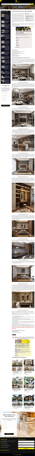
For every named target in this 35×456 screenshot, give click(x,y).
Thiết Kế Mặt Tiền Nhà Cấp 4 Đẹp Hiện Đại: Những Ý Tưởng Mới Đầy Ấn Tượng (28, 407)
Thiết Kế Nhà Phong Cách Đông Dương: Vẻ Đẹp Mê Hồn (17, 389)
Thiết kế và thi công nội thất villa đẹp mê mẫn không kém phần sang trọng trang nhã (30, 17)
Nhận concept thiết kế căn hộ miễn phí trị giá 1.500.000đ (30, 20)
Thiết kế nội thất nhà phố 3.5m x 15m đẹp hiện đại (17, 372)
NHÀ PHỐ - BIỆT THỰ (21, 7)
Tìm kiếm (32, 4)
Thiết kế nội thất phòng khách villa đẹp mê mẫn (29, 18)
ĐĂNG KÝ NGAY (6, 105)
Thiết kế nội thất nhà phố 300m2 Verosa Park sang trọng (28, 372)
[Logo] (17, 1)
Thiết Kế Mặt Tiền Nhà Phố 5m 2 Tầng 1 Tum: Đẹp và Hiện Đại (17, 407)
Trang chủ (15, 7)
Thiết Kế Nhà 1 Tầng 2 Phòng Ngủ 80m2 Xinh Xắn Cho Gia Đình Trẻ (28, 390)
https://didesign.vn (5, 447)
